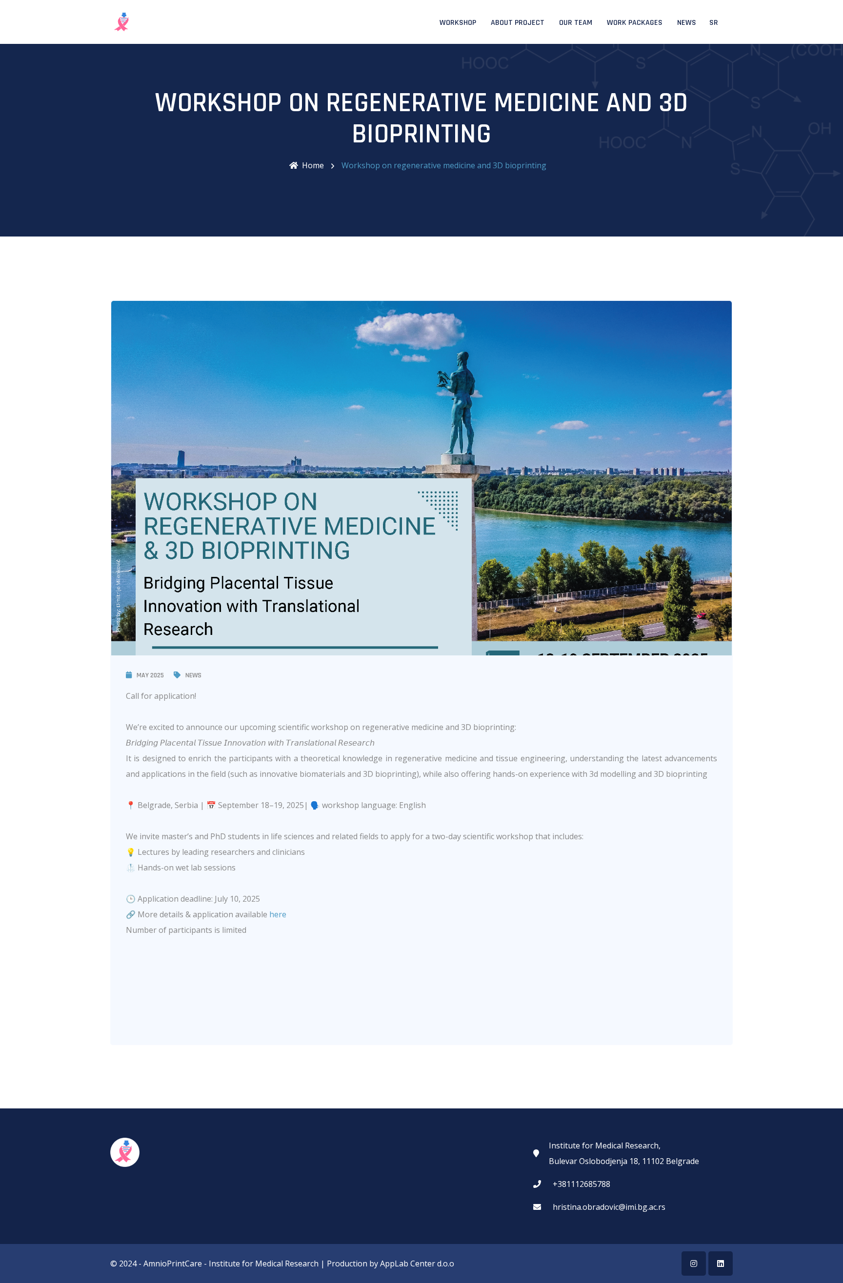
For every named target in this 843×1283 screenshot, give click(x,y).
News (686, 23)
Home (313, 165)
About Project (517, 23)
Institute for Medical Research (264, 1263)
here (277, 914)
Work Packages (634, 23)
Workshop (458, 23)
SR (713, 23)
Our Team (575, 23)
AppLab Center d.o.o (417, 1263)
